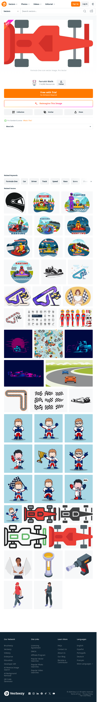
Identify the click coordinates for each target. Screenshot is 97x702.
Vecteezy (7, 648)
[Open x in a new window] (50, 693)
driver (34, 180)
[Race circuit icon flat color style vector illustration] (80, 271)
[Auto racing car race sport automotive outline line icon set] (41, 317)
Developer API (10, 663)
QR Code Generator (8, 679)
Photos (24, 4)
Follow (61, 84)
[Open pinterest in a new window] (42, 693)
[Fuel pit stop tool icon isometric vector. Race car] (48, 563)
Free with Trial (48, 93)
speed (55, 180)
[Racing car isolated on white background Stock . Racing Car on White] (53, 271)
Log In (85, 4)
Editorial (49, 4)
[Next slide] (87, 180)
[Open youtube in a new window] (54, 693)
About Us (60, 652)
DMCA (33, 650)
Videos (36, 4)
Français (78, 659)
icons (75, 180)
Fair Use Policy (83, 694)
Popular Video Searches (36, 672)
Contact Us (61, 648)
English (78, 644)
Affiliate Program (34, 655)
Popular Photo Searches (36, 666)
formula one (11, 180)
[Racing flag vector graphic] (48, 399)
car (24, 180)
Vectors (12, 4)
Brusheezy (8, 644)
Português (79, 652)
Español (78, 648)
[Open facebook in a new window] (30, 693)
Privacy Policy (86, 693)
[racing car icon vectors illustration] (81, 399)
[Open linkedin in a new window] (38, 693)
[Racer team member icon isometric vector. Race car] (18, 594)
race (65, 180)
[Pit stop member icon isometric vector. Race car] (48, 594)
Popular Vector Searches (37, 661)
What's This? (27, 120)
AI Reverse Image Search (10, 667)
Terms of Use (74, 693)
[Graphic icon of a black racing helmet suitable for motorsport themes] (15, 201)
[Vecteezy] (4, 4)
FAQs (59, 644)
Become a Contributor (62, 660)
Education (8, 659)
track (44, 180)
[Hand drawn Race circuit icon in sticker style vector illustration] (17, 295)
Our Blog (60, 655)
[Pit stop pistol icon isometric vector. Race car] (79, 563)
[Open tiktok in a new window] (46, 693)
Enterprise (8, 655)
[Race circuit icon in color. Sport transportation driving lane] (13, 317)
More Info (10, 125)
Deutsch (78, 655)
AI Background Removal (10, 673)
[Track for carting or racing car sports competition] (16, 399)
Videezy (7, 652)
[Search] (84, 11)
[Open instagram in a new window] (34, 693)
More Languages (82, 663)
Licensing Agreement (35, 645)
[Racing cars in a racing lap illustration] (69, 372)
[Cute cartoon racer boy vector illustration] (18, 427)
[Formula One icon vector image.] (71, 535)
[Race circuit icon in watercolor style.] (47, 295)
